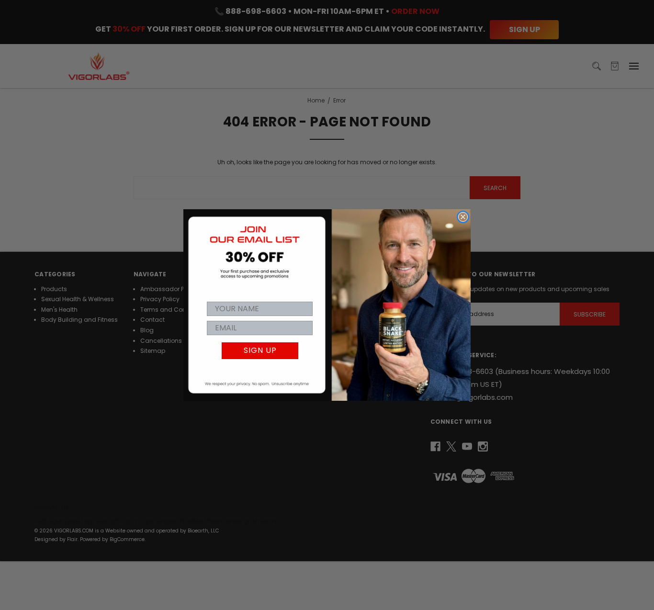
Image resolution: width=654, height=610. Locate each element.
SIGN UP (260, 350)
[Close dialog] (463, 217)
